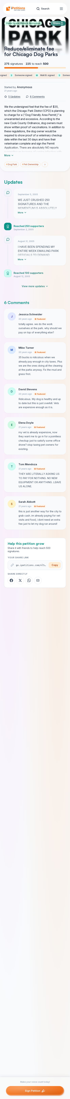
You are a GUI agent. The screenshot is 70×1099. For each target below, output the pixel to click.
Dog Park (11, 164)
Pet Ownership (30, 164)
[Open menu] (61, 8)
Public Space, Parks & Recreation (23, 23)
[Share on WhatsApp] (29, 580)
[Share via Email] (38, 580)
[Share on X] (20, 580)
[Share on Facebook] (11, 580)
